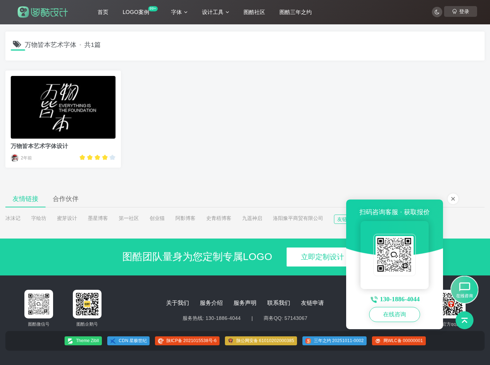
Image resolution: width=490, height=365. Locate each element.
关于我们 (177, 303)
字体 (176, 12)
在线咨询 (394, 314)
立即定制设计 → (327, 257)
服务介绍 (211, 303)
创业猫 (157, 218)
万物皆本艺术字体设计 (39, 146)
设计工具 (212, 12)
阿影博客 (185, 218)
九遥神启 (252, 218)
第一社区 (129, 218)
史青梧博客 (218, 218)
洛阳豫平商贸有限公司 (298, 218)
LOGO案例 (139, 10)
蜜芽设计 (67, 218)
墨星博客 (98, 218)
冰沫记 (12, 218)
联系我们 (278, 303)
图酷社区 (254, 12)
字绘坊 (38, 218)
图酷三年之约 (295, 12)
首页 (103, 12)
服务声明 (245, 303)
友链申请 (312, 303)
